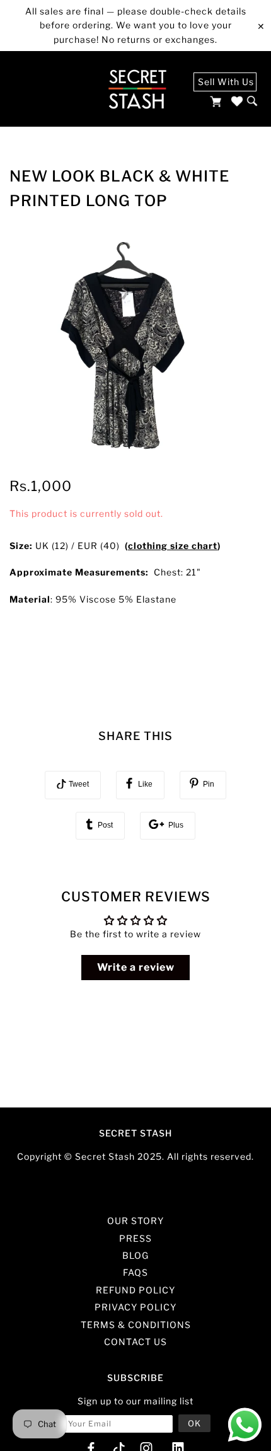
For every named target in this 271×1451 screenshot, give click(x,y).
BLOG (135, 1255)
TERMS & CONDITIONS (136, 1324)
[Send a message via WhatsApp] (245, 1425)
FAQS (135, 1272)
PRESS (135, 1238)
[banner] (137, 89)
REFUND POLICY (135, 1290)
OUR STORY (135, 1220)
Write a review (136, 967)
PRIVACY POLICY (135, 1307)
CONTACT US (135, 1341)
